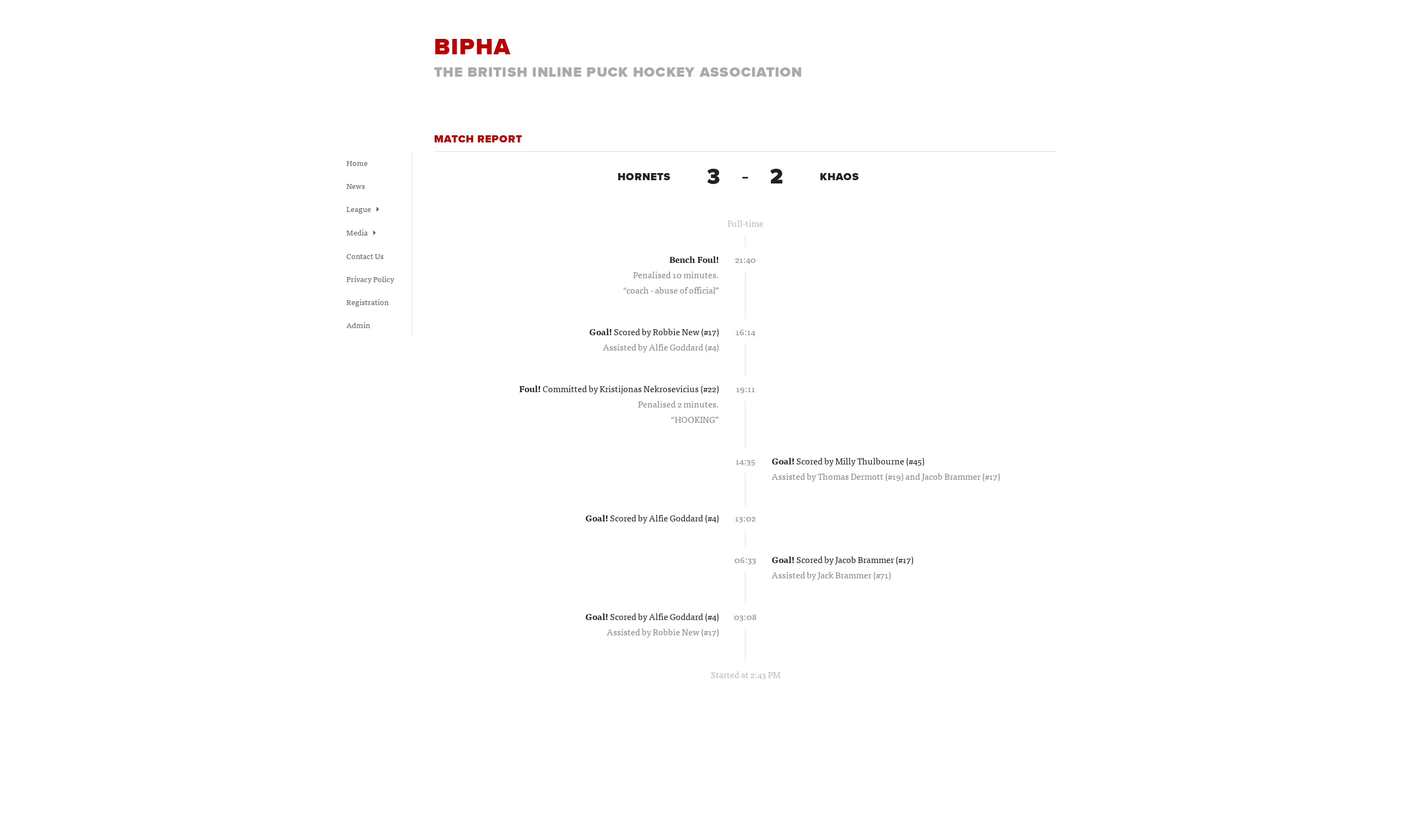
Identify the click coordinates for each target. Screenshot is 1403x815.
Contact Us (365, 256)
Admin (358, 325)
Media (357, 232)
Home (357, 163)
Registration (367, 302)
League (359, 209)
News (355, 186)
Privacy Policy (370, 279)
